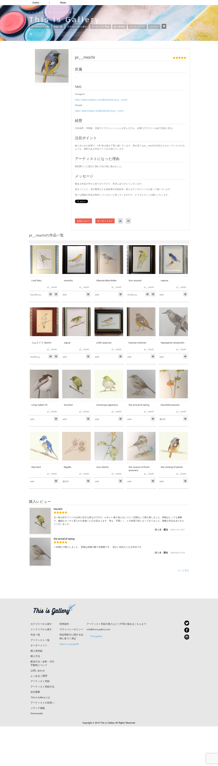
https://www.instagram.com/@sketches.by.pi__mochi (101, 99)
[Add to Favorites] (51, 294)
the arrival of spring (139, 404)
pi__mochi (52, 287)
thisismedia (36, 713)
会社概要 (35, 692)
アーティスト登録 (100, 26)
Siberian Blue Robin (106, 280)
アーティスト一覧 (40, 26)
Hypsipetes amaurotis (172, 342)
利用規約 (64, 624)
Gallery (35, 2)
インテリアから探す (41, 629)
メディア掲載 (37, 708)
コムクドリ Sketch (41, 342)
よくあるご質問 (38, 676)
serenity (68, 280)
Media (63, 2)
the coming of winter (172, 467)
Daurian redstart (137, 342)
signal (67, 342)
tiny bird (68, 404)
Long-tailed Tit (40, 404)
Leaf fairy (37, 280)
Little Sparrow (103, 342)
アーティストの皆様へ (42, 702)
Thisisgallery (96, 636)
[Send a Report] (128, 220)
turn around (135, 280)
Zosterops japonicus (107, 404)
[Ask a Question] (120, 220)
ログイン (154, 26)
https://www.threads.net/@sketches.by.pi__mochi (99, 110)
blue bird (36, 467)
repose (164, 280)
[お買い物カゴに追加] (56, 294)
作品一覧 (58, 26)
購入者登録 (119, 26)
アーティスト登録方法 (42, 686)
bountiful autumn (170, 404)
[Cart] (164, 26)
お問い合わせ (37, 670)
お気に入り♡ (83, 221)
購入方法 (35, 656)
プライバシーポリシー (71, 629)
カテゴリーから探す (77, 26)
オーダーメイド (137, 26)
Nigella (67, 467)
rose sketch (102, 467)
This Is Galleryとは (40, 697)
